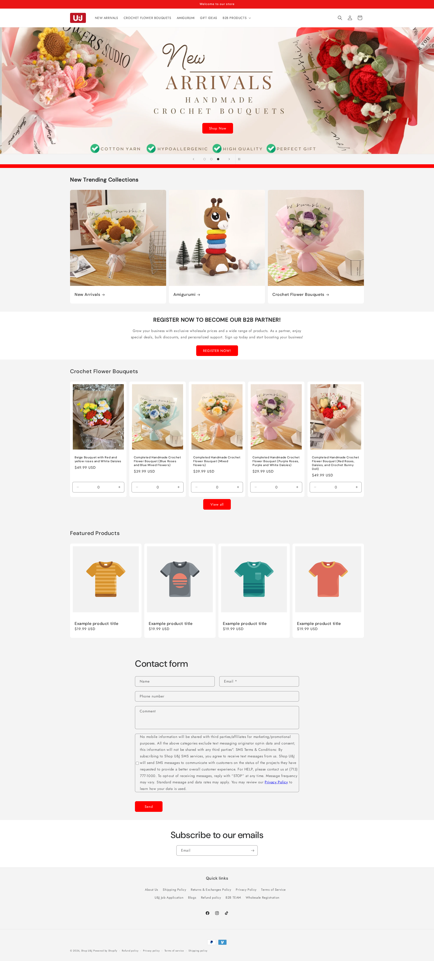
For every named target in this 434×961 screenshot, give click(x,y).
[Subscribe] (252, 850)
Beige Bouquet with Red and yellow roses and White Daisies (98, 459)
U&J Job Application (169, 897)
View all (217, 504)
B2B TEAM (233, 897)
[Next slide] (229, 159)
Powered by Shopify (105, 950)
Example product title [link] (96, 623)
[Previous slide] (193, 159)
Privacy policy (151, 950)
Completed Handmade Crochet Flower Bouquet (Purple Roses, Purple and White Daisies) (276, 461)
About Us (151, 889)
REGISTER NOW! (217, 350)
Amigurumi (184, 294)
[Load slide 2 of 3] (211, 159)
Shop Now (217, 128)
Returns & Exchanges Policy (211, 889)
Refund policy (211, 897)
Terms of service (174, 950)
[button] (236, 18)
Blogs (192, 897)
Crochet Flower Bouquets (298, 294)
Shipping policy (198, 950)
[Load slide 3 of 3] (218, 159)
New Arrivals (87, 294)
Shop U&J (86, 950)
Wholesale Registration (262, 897)
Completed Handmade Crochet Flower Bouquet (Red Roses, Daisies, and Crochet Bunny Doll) (335, 463)
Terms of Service (273, 889)
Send (149, 806)
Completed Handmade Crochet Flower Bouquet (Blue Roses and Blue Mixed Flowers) (157, 461)
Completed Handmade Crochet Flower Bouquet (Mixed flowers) (217, 461)
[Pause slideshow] (240, 159)
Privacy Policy (276, 782)
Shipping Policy (174, 889)
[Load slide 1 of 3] (204, 159)
